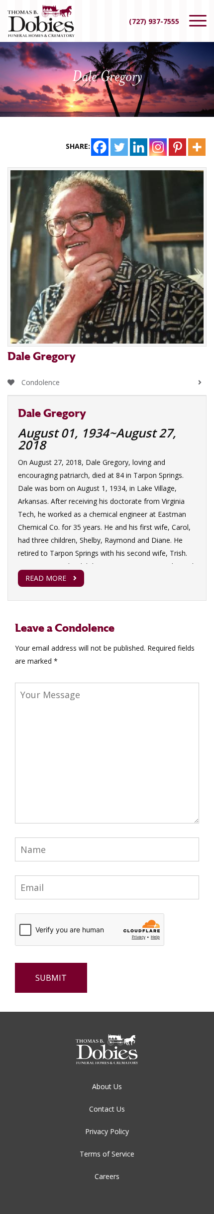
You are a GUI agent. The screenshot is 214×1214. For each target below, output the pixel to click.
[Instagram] (158, 147)
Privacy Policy (107, 1131)
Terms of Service (107, 1154)
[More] (197, 147)
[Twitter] (119, 147)
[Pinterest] (177, 147)
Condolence (39, 382)
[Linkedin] (138, 147)
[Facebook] (99, 147)
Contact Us (107, 1109)
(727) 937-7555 (154, 21)
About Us (107, 1086)
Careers (107, 1176)
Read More (45, 578)
